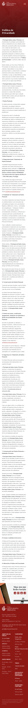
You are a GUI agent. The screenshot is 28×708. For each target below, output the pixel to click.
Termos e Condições (7, 699)
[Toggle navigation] (25, 4)
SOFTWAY (4, 704)
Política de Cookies (6, 701)
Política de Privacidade (17, 699)
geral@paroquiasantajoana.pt (12, 191)
